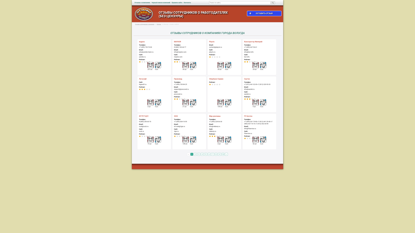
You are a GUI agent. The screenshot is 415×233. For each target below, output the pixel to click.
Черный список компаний (161, 2)
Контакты (187, 2)
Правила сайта (177, 2)
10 (223, 154)
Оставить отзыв (261, 13)
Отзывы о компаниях (142, 2)
